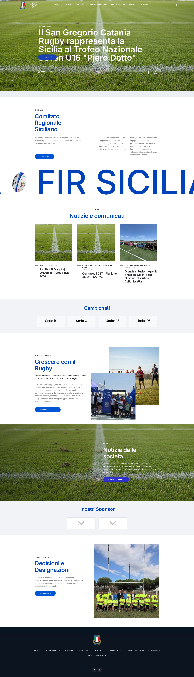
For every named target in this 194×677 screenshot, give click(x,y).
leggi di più (47, 57)
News (42, 267)
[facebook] (94, 669)
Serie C (81, 321)
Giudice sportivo (63, 265)
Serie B (50, 321)
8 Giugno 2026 (130, 267)
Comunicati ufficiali (91, 265)
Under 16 (143, 321)
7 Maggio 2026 (45, 270)
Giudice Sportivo (47, 265)
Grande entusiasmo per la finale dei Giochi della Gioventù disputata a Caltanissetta (98, 276)
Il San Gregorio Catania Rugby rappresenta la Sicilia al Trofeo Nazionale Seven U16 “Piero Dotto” (141, 276)
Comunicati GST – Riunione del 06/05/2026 (57, 275)
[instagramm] (99, 669)
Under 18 (112, 321)
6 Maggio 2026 (87, 267)
